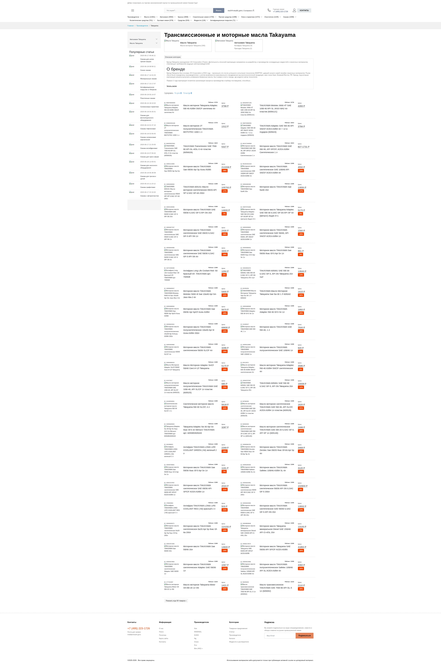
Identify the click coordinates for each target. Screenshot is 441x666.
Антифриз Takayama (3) (243, 45)
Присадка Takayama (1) (243, 48)
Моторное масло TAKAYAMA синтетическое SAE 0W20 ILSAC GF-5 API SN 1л (198, 233)
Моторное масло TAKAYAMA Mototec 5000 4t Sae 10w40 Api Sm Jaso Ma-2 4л (199, 294)
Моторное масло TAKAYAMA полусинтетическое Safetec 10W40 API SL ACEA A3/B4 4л (276, 567)
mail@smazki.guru (235, 10)
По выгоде (187, 93)
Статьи (231, 632)
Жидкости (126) (200, 20)
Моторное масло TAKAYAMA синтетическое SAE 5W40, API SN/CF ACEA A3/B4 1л (274, 233)
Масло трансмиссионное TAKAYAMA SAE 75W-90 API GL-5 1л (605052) (276, 588)
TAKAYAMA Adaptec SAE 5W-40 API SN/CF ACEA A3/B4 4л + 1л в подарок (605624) (277, 129)
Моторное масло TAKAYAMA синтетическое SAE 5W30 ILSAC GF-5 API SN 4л (198, 253)
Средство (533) (183, 20)
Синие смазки (145, 70)
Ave (195, 628)
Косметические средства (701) (141, 20)
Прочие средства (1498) (228, 17)
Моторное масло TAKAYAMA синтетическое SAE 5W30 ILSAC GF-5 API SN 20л (275, 509)
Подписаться (304, 636)
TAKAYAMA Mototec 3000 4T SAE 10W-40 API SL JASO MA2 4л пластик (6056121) (275, 108)
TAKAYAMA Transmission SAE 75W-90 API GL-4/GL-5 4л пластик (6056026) (200, 149)
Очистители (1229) (271, 17)
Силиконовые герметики (149, 107)
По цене (177, 93)
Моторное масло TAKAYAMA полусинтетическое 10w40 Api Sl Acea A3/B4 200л (198, 330)
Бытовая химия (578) (165, 20)
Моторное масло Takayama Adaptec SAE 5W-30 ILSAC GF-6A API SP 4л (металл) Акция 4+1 (277, 212)
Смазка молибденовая (148, 148)
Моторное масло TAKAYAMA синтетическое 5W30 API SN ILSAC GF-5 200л (276, 488)
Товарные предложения (238, 628)
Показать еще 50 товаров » (176, 601)
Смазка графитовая (147, 187)
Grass (196, 642)
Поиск (161, 632)
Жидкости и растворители (239, 642)
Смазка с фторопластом (149, 196)
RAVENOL (198, 632)
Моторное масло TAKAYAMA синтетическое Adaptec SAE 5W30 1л (199, 567)
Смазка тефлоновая (148, 129)
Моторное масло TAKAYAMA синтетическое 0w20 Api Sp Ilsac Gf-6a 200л (200, 529)
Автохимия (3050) (166, 17)
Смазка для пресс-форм (149, 157)
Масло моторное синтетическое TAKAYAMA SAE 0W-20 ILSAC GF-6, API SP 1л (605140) (277, 430)
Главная (130, 26)
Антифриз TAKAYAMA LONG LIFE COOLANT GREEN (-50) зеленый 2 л (200, 450)
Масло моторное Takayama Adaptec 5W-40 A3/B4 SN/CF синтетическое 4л (277, 368)
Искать (219, 10)
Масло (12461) (149, 17)
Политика (162, 635)
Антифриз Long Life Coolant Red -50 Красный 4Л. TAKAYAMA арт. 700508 (200, 274)
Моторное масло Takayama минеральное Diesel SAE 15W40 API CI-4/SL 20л (275, 529)
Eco (195, 645)
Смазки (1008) (288, 17)
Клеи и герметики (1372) (250, 17)
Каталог (232, 638)
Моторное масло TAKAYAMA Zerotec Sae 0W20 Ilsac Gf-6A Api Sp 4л (277, 450)
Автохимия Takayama (138, 39)
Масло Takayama (136, 43)
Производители (133, 17)
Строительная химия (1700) (203, 17)
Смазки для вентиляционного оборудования (146, 117)
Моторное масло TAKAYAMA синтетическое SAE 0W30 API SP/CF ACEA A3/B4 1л (197, 488)
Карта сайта (163, 638)
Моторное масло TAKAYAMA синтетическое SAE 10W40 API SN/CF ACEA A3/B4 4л (274, 169)
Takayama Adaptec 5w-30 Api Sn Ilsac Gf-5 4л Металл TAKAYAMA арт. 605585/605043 (198, 430)
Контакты (304, 10)
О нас (161, 628)
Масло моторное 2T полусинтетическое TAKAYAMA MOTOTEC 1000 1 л (198, 129)
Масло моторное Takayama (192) (192, 45)
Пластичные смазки (147, 98)
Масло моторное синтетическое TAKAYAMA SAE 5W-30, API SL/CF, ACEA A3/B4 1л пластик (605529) (276, 407)
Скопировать (248, 10)
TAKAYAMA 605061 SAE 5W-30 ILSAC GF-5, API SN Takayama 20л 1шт (276, 274)
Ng (195, 638)
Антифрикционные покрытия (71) (222, 20)
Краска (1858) (183, 17)
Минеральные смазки (148, 79)
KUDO (196, 635)
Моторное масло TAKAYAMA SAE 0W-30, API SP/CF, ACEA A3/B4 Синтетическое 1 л (276, 149)
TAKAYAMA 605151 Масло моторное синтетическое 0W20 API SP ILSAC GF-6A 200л (200, 190)
